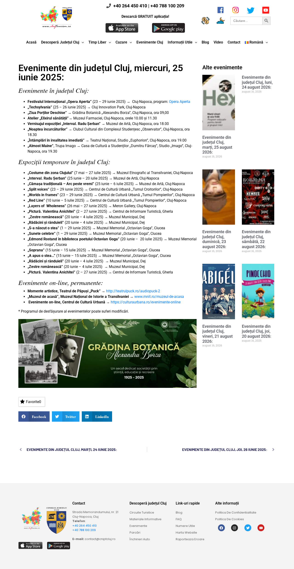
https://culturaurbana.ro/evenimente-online (146, 302)
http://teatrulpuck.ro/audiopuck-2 (133, 291)
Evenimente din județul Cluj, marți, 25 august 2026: (217, 145)
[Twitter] (247, 527)
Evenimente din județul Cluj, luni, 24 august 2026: (257, 82)
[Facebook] (221, 527)
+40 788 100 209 (167, 6)
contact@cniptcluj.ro (100, 539)
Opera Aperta (179, 101)
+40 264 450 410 (130, 6)
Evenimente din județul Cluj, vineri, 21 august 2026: (217, 334)
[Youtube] (260, 527)
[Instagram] (234, 527)
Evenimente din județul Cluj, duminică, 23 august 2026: (216, 239)
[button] (34, 416)
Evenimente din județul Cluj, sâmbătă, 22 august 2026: (256, 239)
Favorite (33, 402)
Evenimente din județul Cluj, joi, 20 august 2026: (256, 331)
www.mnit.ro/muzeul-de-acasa (159, 296)
